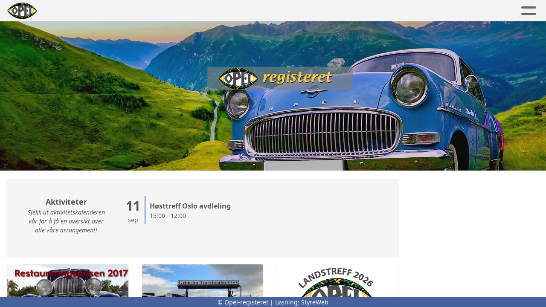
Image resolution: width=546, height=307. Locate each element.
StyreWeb (314, 302)
